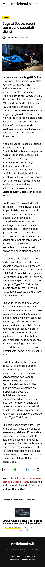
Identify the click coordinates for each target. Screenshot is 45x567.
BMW (7, 528)
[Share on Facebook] (9, 469)
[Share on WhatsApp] (33, 469)
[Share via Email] (14, 469)
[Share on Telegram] (28, 469)
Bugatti (6, 18)
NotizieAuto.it (22, 3)
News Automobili (15, 528)
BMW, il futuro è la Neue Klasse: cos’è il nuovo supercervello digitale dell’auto (22, 522)
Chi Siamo (11, 556)
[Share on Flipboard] (18, 469)
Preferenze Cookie (28, 559)
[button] (3, 3)
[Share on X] (4, 469)
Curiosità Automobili (13, 499)
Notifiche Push (15, 559)
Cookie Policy (30, 556)
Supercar (31, 499)
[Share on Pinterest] (23, 469)
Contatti (20, 556)
